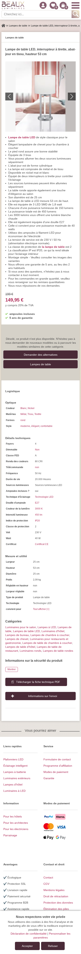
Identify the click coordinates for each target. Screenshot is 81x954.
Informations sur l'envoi (42, 696)
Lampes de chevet (16, 639)
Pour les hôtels (12, 816)
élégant (35, 426)
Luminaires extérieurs (16, 778)
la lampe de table (53, 246)
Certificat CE (41, 544)
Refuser (53, 946)
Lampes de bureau (17, 635)
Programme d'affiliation (57, 765)
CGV (46, 883)
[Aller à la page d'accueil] (3, 26)
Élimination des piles (56, 908)
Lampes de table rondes (58, 650)
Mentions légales (53, 890)
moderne (25, 426)
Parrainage (10, 835)
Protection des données (58, 902)
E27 (37, 502)
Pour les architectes (15, 822)
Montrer (11, 669)
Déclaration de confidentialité (29, 933)
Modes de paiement (55, 772)
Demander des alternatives (40, 354)
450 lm (38, 514)
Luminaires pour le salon (20, 627)
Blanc (23, 408)
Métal (23, 414)
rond (22, 420)
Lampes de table (40, 364)
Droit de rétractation (55, 896)
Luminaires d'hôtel (52, 631)
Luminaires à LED (14, 790)
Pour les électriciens (15, 829)
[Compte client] (43, 5)
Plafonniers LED (13, 759)
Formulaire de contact (57, 759)
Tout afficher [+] (41, 609)
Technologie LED (44, 497)
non (37, 467)
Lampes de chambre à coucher (49, 635)
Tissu (30, 414)
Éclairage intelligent (15, 765)
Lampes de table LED (26, 631)
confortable (46, 426)
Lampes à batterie (14, 772)
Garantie (48, 778)
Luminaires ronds (30, 650)
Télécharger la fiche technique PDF (38, 681)
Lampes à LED (47, 627)
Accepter (27, 946)
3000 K (39, 508)
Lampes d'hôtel (12, 784)
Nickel (31, 408)
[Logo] (13, 5)
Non (37, 449)
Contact (48, 877)
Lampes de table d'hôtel (20, 646)
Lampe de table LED (21, 137)
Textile (37, 414)
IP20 (37, 520)
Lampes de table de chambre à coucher (47, 642)
